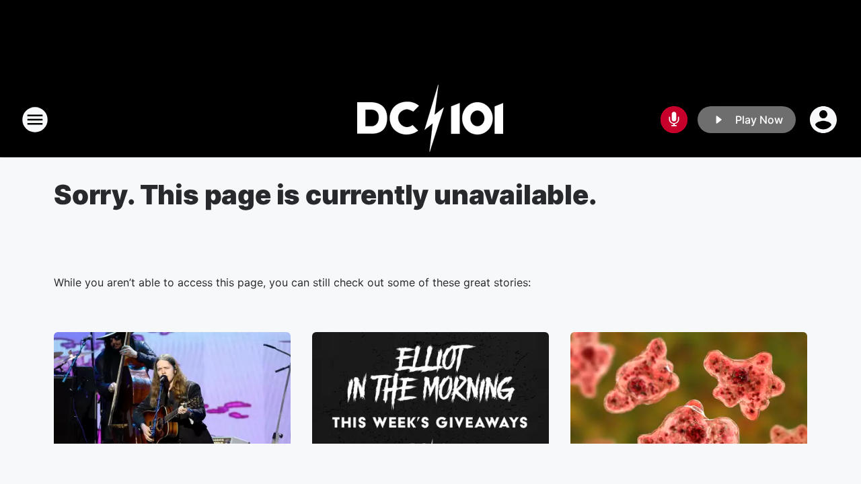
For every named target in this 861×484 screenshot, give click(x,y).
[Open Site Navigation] (35, 119)
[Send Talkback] (674, 119)
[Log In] (824, 119)
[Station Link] (430, 120)
